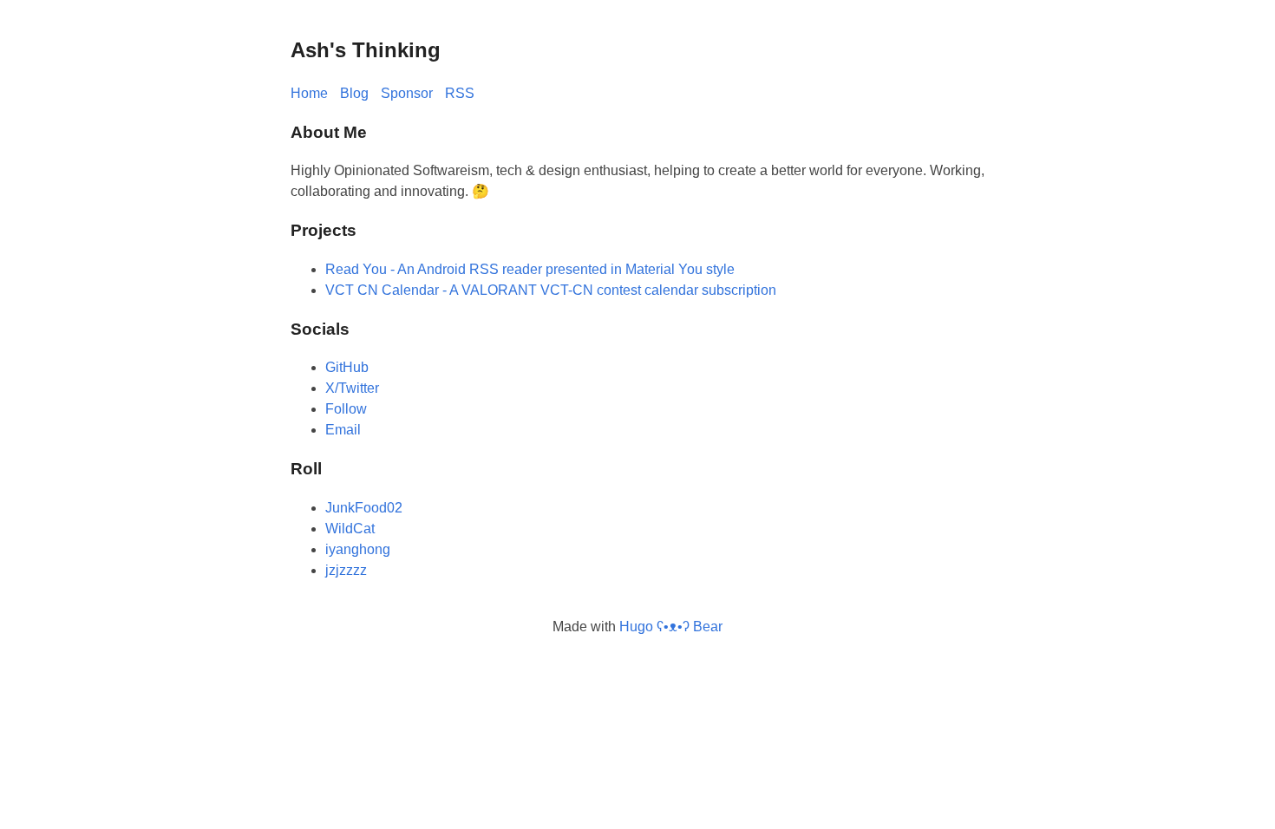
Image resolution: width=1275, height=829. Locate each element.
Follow (346, 408)
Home (309, 93)
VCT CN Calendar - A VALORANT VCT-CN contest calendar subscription (550, 290)
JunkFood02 (363, 507)
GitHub (347, 367)
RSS (459, 93)
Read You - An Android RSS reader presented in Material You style (530, 269)
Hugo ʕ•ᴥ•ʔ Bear (670, 626)
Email (343, 429)
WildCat (350, 528)
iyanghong (357, 549)
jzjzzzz (346, 570)
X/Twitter (352, 388)
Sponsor (407, 93)
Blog (354, 93)
